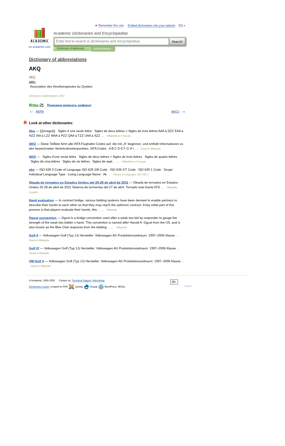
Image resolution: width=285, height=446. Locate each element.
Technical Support (81, 280)
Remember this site (111, 25)
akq (32, 169)
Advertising (98, 280)
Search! (177, 41)
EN (181, 25)
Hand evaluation (41, 200)
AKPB (40, 111)
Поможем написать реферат (69, 105)
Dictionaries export (39, 286)
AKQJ (175, 111)
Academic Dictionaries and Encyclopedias (90, 33)
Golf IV (34, 248)
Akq (32, 131)
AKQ (32, 144)
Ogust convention (43, 218)
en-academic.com (39, 46)
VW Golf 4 (36, 261)
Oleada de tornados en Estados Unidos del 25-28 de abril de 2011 (78, 182)
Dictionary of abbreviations (72, 48)
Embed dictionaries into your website (151, 25)
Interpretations (102, 48)
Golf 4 (33, 235)
